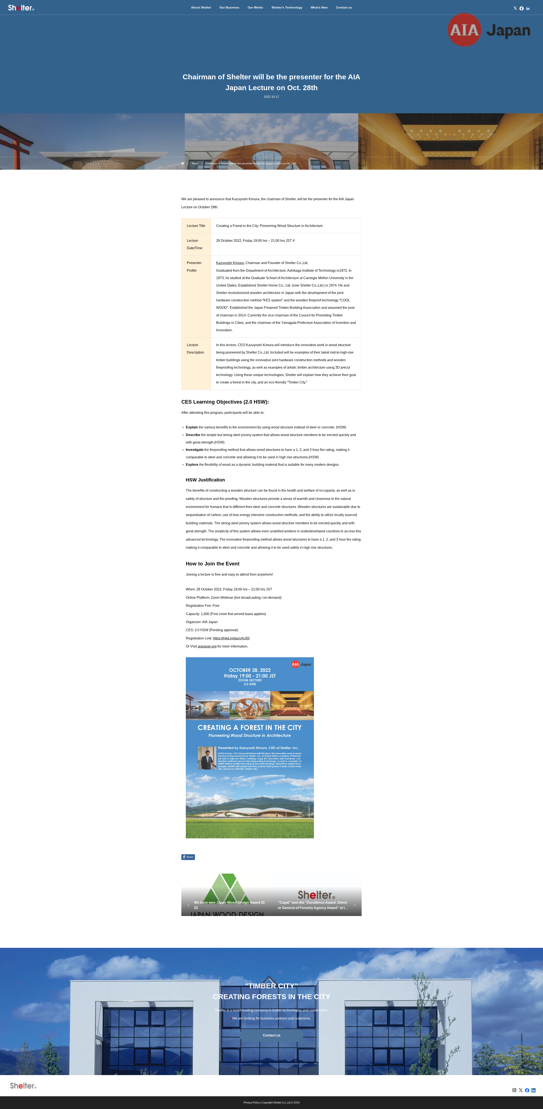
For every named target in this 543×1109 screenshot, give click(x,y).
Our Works (255, 7)
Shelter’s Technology (287, 7)
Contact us (344, 7)
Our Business (229, 7)
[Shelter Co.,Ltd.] (21, 7)
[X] (515, 8)
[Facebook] (521, 8)
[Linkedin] (528, 8)
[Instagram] (509, 8)
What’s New (319, 7)
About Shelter (201, 7)
